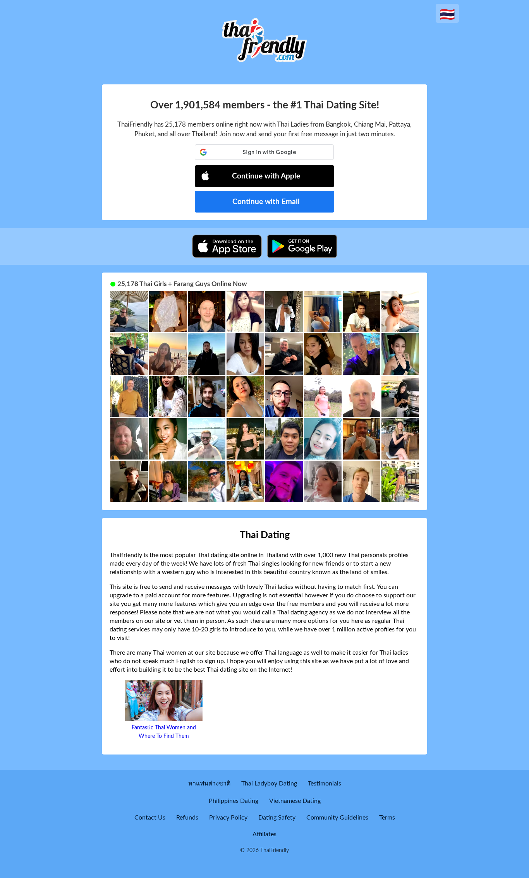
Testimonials (324, 783)
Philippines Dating (233, 801)
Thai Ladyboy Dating (269, 783)
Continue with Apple (266, 176)
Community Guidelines (337, 818)
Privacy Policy (228, 818)
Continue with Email (266, 202)
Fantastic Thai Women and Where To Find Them (164, 732)
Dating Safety (276, 818)
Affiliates (264, 834)
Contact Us (149, 818)
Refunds (187, 818)
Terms (387, 818)
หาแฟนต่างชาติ (209, 783)
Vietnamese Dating (295, 801)
